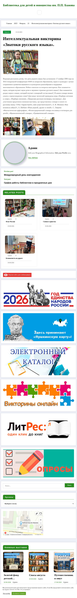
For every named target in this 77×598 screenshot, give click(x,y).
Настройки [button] (6, 593)
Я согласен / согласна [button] (19, 593)
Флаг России (10, 221)
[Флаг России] (20, 208)
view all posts (33, 158)
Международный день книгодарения (22, 175)
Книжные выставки (12, 554)
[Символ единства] (57, 208)
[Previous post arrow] (72, 173)
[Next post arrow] (72, 182)
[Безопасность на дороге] (20, 244)
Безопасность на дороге (14, 258)
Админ (32, 148)
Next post (7, 179)
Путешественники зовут (38, 577)
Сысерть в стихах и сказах (62, 577)
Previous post (8, 171)
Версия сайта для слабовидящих (19, 275)
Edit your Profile (61, 153)
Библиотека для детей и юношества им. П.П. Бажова (39, 5)
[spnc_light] (44, 12)
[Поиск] (39, 12)
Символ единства (49, 221)
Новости (7, 32)
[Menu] (32, 13)
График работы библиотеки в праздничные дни (28, 183)
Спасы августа (12, 575)
